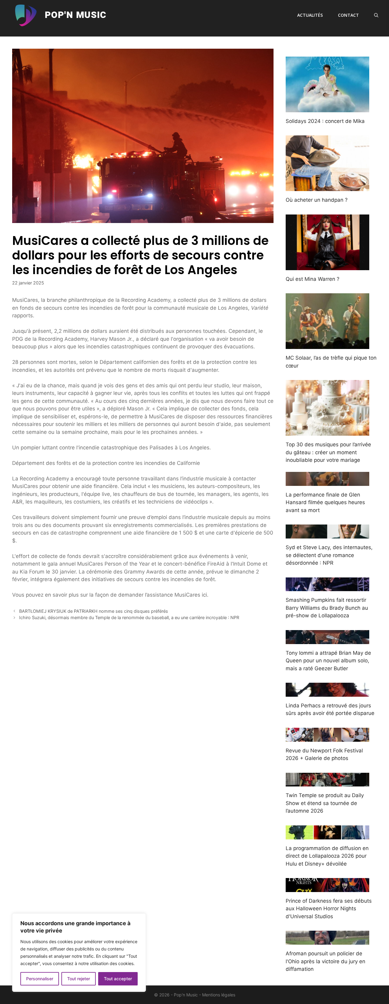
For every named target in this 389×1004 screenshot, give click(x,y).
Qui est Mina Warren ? (312, 279)
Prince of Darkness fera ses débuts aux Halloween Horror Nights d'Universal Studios (329, 908)
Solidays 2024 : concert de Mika (325, 121)
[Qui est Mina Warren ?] (327, 266)
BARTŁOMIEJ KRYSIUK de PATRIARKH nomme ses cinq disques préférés (93, 611)
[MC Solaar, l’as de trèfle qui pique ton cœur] (327, 345)
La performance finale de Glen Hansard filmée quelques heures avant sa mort (325, 502)
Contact (348, 15)
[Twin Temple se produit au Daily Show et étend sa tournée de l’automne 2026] (327, 782)
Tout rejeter (78, 978)
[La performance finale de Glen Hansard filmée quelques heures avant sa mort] (327, 482)
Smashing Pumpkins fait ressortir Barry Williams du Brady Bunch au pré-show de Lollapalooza (327, 608)
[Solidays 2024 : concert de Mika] (327, 108)
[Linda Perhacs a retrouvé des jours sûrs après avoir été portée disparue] (327, 692)
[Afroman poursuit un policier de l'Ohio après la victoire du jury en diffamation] (327, 941)
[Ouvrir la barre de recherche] (376, 15)
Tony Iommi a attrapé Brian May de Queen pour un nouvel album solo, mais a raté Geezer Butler (328, 660)
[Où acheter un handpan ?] (327, 187)
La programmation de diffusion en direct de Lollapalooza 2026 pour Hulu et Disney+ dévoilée (327, 856)
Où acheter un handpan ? (317, 200)
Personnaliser (39, 978)
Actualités (310, 15)
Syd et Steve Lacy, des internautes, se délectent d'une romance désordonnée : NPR (329, 555)
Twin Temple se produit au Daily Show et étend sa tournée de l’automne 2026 (325, 803)
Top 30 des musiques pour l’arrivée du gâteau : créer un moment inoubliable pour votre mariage (328, 452)
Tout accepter (118, 978)
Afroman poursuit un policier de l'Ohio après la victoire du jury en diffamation (325, 961)
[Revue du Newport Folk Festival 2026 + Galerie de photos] (327, 737)
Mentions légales (218, 994)
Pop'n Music (75, 15)
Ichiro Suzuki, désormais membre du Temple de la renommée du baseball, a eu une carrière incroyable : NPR (129, 617)
